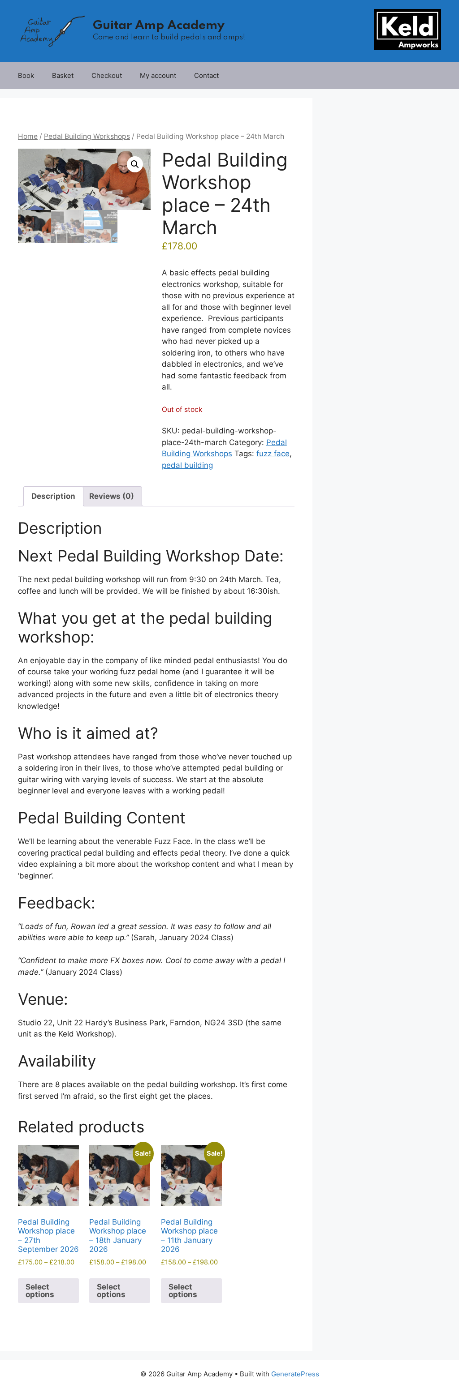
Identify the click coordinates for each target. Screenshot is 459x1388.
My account (158, 75)
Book (26, 75)
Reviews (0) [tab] (111, 496)
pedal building (187, 465)
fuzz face (273, 453)
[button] (135, 164)
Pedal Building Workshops (87, 136)
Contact (206, 75)
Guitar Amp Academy (159, 25)
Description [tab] (53, 496)
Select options (40, 1290)
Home (28, 136)
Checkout (106, 75)
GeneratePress (295, 1374)
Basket (63, 75)
